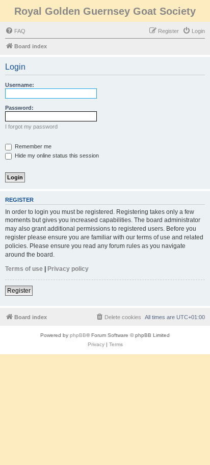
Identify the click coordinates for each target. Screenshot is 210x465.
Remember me (32, 146)
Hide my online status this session (56, 155)
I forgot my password (31, 126)
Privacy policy (68, 268)
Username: (19, 85)
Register (19, 290)
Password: (19, 108)
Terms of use (24, 268)
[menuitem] (15, 31)
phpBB (78, 335)
